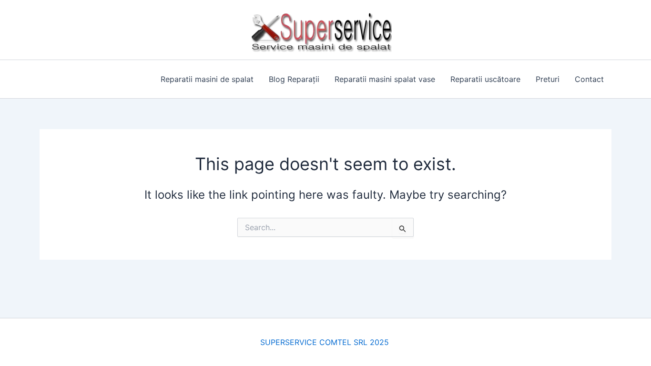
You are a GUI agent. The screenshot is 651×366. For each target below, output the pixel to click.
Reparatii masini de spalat (207, 79)
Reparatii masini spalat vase (385, 79)
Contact (589, 79)
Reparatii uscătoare (485, 79)
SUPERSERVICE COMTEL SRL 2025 (325, 342)
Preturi (547, 79)
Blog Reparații (294, 79)
